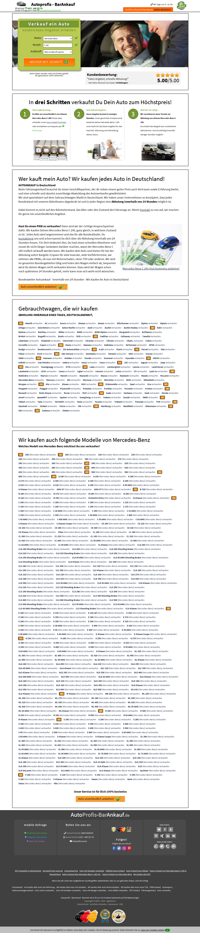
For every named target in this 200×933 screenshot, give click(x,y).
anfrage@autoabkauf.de (50, 10)
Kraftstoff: (36, 51)
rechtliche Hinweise (98, 904)
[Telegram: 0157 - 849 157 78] (25, 837)
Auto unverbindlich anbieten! (39, 286)
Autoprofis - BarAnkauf (53, 4)
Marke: (38, 38)
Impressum (113, 904)
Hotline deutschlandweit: (148, 9)
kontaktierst (26, 238)
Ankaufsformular (79, 841)
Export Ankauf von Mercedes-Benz (117, 874)
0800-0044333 (87, 833)
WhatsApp (36, 130)
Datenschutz (82, 904)
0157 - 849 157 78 (34, 8)
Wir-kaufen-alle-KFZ (142, 874)
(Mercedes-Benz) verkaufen (40, 454)
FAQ (121, 904)
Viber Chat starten (37, 841)
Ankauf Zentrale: (73, 833)
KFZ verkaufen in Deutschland (28, 870)
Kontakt (145, 210)
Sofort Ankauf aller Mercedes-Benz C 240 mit (81, 874)
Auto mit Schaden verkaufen (92, 870)
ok (167, 930)
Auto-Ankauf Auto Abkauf (137, 870)
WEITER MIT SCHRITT (48, 62)
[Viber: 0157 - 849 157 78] (27, 841)
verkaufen (34, 323)
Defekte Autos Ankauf (115, 870)
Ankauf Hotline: (72, 837)
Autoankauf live (71, 870)
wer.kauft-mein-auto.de (53, 870)
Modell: (37, 44)
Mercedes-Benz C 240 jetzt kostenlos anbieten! (151, 268)
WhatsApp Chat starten (37, 833)
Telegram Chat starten (37, 837)
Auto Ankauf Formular (56, 122)
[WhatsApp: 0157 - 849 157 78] (26, 8)
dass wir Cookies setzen (152, 929)
